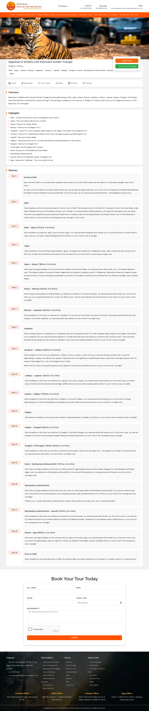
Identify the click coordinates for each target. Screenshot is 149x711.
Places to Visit (71, 669)
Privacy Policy (94, 665)
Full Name (31, 588)
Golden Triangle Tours (46, 15)
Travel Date (81, 598)
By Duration (124, 15)
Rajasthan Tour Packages (66, 15)
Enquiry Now (127, 61)
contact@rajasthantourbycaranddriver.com (23, 675)
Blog (67, 682)
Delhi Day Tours (48, 685)
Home (13, 15)
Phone (30, 598)
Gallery (91, 682)
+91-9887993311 (14, 672)
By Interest (113, 15)
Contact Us (70, 685)
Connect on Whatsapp (127, 66)
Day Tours (134, 15)
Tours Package (71, 665)
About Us (69, 662)
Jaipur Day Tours (48, 688)
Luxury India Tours (85, 15)
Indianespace (86, 708)
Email (78, 588)
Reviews (69, 678)
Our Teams (93, 675)
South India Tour (100, 15)
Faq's (68, 675)
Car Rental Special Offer (26, 15)
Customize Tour (94, 678)
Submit (74, 638)
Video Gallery (93, 685)
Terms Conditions (95, 662)
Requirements (33, 608)
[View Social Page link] (8, 680)
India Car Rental (71, 672)
